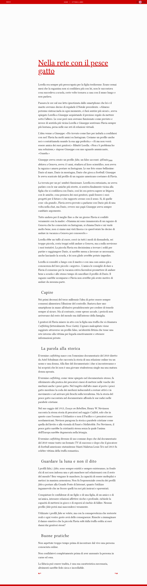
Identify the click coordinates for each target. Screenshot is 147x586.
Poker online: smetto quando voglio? (20, 50)
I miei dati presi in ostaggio (19, 38)
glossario (10, 72)
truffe (8, 24)
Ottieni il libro (77, 2)
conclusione (11, 68)
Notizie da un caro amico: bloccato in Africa (18, 45)
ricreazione (10, 63)
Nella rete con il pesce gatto (19, 41)
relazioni (9, 16)
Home (66, 2)
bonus (8, 76)
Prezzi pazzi (13, 55)
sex (7, 20)
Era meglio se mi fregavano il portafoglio (20, 34)
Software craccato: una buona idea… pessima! (20, 59)
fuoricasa (10, 12)
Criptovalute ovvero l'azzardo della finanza (20, 29)
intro (8, 7)
